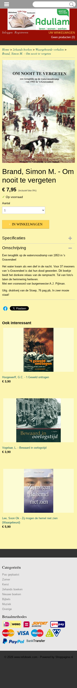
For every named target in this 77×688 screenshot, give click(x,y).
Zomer (6, 579)
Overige (7, 609)
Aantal (6, 203)
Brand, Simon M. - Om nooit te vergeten (26, 53)
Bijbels (6, 599)
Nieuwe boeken (11, 594)
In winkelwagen (27, 224)
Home (5, 49)
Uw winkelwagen (62, 32)
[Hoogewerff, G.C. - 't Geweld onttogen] (38, 350)
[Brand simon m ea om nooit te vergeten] (38, 111)
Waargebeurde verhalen (50, 49)
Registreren (21, 32)
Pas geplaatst (10, 574)
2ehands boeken (22, 49)
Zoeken (71, 4)
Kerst (5, 584)
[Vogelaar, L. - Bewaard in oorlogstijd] (38, 420)
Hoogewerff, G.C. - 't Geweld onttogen (25, 377)
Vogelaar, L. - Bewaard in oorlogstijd (24, 447)
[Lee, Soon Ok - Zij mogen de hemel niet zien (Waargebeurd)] (38, 491)
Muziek (6, 604)
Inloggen (7, 32)
